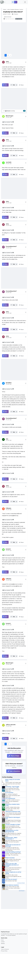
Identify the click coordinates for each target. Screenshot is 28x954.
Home (4, 9)
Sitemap (3, 943)
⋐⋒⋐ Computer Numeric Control (15, 9)
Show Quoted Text (8, 122)
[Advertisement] (14, 37)
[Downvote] (16, 85)
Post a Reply (15, 756)
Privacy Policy (4, 950)
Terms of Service (5, 949)
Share (22, 85)
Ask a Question (15, 771)
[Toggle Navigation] (25, 2)
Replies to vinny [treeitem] (16, 111)
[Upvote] (11, 85)
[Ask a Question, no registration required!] (15, 2)
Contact (2, 941)
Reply (5, 84)
